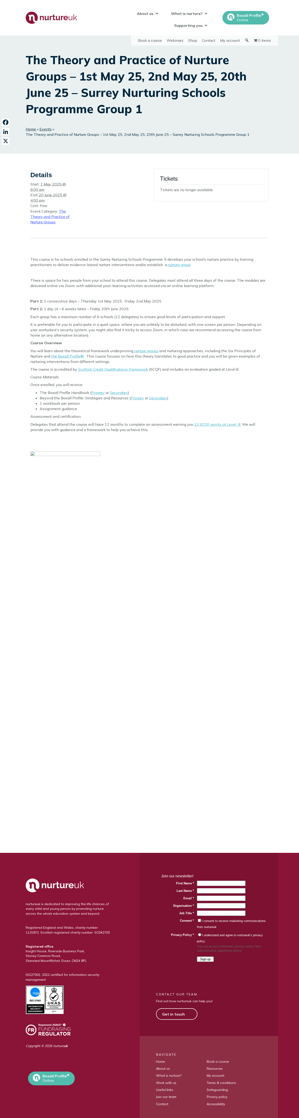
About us (163, 1068)
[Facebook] (5, 122)
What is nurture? (169, 1075)
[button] (31, 1063)
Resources (215, 1068)
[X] (5, 141)
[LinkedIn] (5, 131)
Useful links (164, 1090)
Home (31, 129)
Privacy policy (217, 1097)
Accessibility (216, 1104)
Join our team (166, 1097)
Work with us (166, 1083)
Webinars (175, 40)
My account (230, 40)
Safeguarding (217, 1090)
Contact (208, 40)
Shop (192, 40)
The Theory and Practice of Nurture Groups (50, 216)
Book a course (150, 40)
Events (45, 129)
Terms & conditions (221, 1083)
